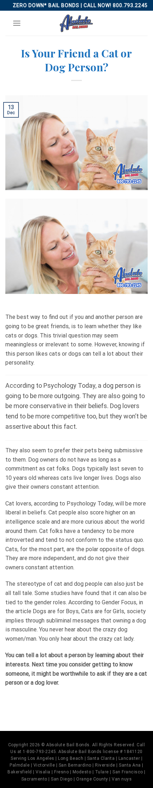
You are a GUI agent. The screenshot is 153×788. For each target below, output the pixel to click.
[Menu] (16, 23)
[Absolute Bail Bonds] (76, 23)
